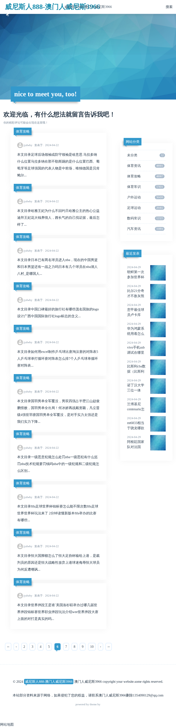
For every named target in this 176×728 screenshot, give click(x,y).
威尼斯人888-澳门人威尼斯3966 (52, 7)
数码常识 (145, 218)
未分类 (145, 155)
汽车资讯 (145, 229)
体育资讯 (145, 166)
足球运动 (145, 208)
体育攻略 (23, 131)
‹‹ (8, 646)
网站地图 (7, 724)
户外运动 (145, 197)
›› (109, 646)
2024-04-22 (46, 145)
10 (92, 646)
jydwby (28, 145)
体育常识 (145, 187)
